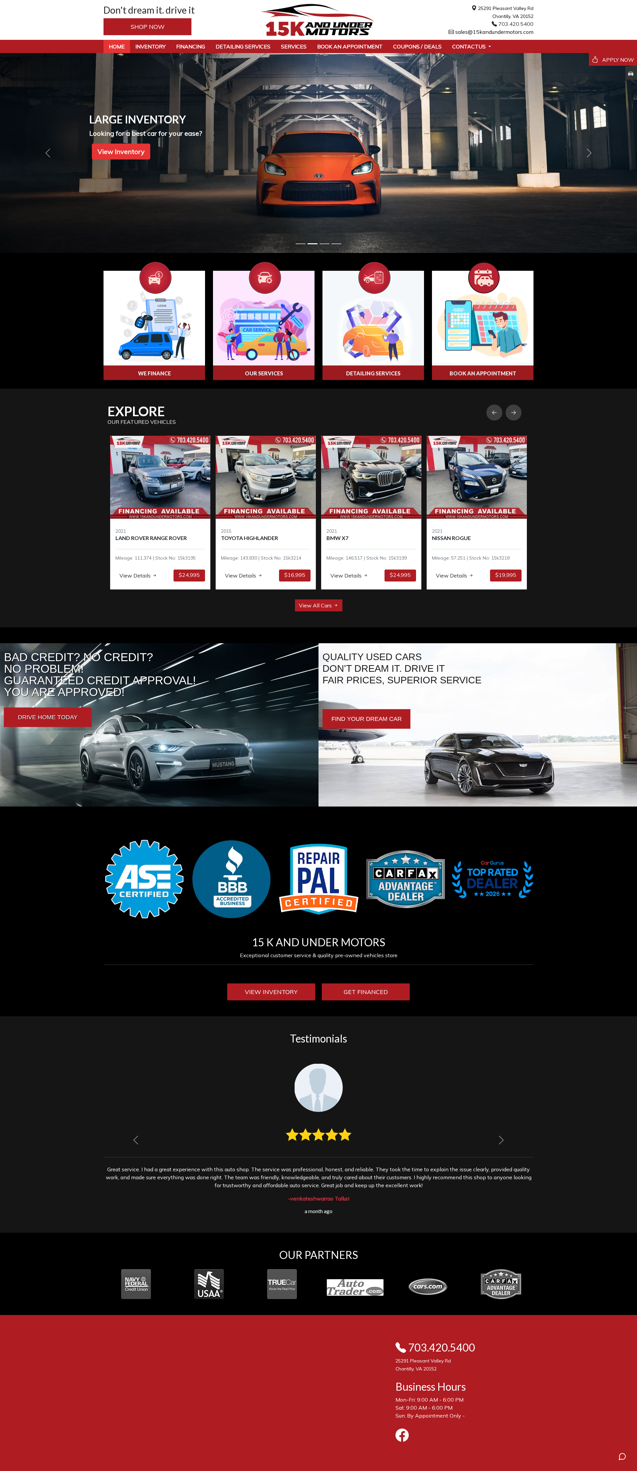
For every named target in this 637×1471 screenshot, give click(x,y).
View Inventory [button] (121, 151)
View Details (135, 575)
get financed (366, 992)
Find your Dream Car (366, 718)
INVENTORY (150, 46)
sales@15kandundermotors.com (493, 32)
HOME (117, 46)
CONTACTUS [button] (469, 46)
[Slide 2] (313, 244)
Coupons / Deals (417, 46)
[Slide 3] (324, 244)
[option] (160, 512)
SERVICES (294, 46)
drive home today (48, 717)
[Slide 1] (301, 244)
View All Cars (316, 605)
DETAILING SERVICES (243, 46)
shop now (148, 27)
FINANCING (190, 46)
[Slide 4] (336, 244)
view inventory (271, 992)
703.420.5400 (440, 1347)
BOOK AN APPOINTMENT (350, 46)
